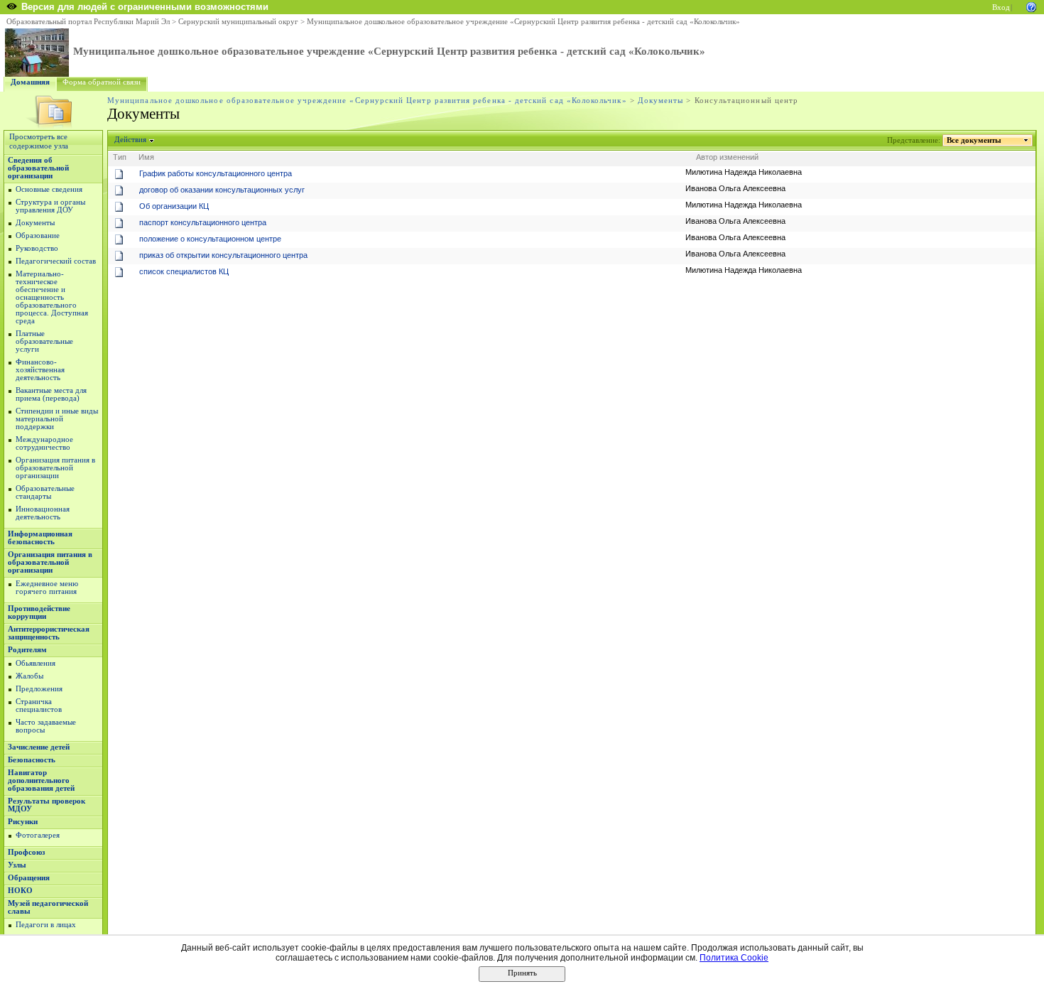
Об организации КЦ (174, 206)
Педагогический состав (56, 261)
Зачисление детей (39, 747)
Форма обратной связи (101, 82)
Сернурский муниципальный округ (238, 22)
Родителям (27, 650)
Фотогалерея (38, 835)
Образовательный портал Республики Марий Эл (88, 22)
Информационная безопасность (40, 538)
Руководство (37, 248)
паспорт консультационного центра (202, 222)
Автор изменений (727, 157)
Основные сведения (49, 189)
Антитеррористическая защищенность (48, 633)
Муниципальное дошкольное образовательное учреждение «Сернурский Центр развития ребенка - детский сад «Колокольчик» (523, 22)
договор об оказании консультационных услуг (222, 189)
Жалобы (29, 676)
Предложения (39, 689)
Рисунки (23, 822)
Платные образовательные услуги (44, 341)
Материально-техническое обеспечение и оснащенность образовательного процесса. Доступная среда (52, 297)
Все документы (974, 140)
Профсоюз (26, 852)
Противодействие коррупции (39, 612)
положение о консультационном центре (210, 238)
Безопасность (31, 760)
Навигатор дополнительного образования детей (41, 780)
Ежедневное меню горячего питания (47, 587)
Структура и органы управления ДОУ (50, 206)
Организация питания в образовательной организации (55, 468)
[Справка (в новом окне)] (1031, 6)
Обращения (29, 878)
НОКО (20, 891)
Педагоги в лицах (46, 925)
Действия (130, 140)
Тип (119, 157)
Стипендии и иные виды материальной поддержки (57, 419)
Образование (38, 235)
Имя (146, 157)
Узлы (17, 865)
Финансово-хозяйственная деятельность (40, 370)
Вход (1001, 7)
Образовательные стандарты (45, 492)
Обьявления (35, 663)
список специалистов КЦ (184, 271)
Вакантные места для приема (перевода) (51, 394)
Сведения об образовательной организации (38, 168)
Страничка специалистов (39, 705)
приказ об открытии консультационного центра (223, 255)
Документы (661, 100)
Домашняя (30, 82)
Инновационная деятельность (43, 513)
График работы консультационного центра (215, 173)
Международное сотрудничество (44, 443)
